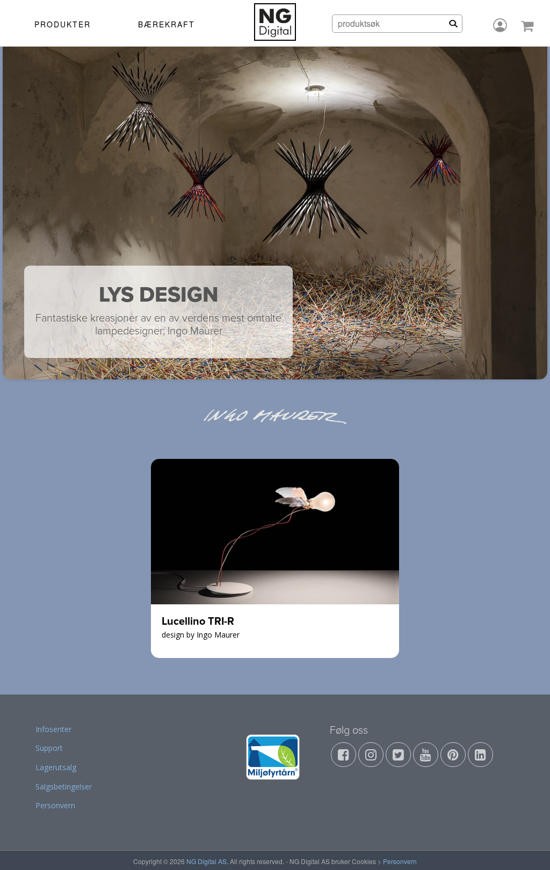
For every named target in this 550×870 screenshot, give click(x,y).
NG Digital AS (206, 861)
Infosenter (53, 729)
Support (49, 748)
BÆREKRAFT (166, 24)
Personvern (55, 805)
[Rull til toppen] (528, 848)
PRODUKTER (62, 24)
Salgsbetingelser (63, 786)
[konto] (500, 25)
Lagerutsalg (55, 767)
